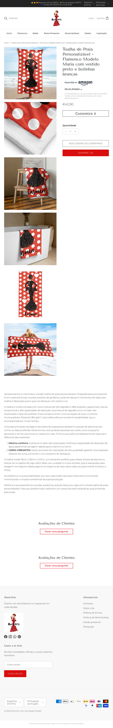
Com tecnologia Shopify (30, 711)
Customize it (85, 113)
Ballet (35, 33)
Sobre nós (88, 608)
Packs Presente (51, 33)
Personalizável (72, 33)
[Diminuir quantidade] (65, 131)
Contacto (88, 603)
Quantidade (69, 125)
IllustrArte (15, 711)
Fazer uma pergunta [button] (56, 531)
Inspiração (102, 33)
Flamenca (22, 33)
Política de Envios (92, 612)
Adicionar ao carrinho (86, 143)
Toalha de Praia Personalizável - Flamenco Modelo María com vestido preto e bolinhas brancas (52, 43)
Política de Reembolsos (96, 617)
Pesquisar (88, 626)
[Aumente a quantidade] (76, 131)
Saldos (88, 33)
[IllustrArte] (56, 18)
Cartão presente (92, 622)
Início (9, 33)
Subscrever (15, 673)
